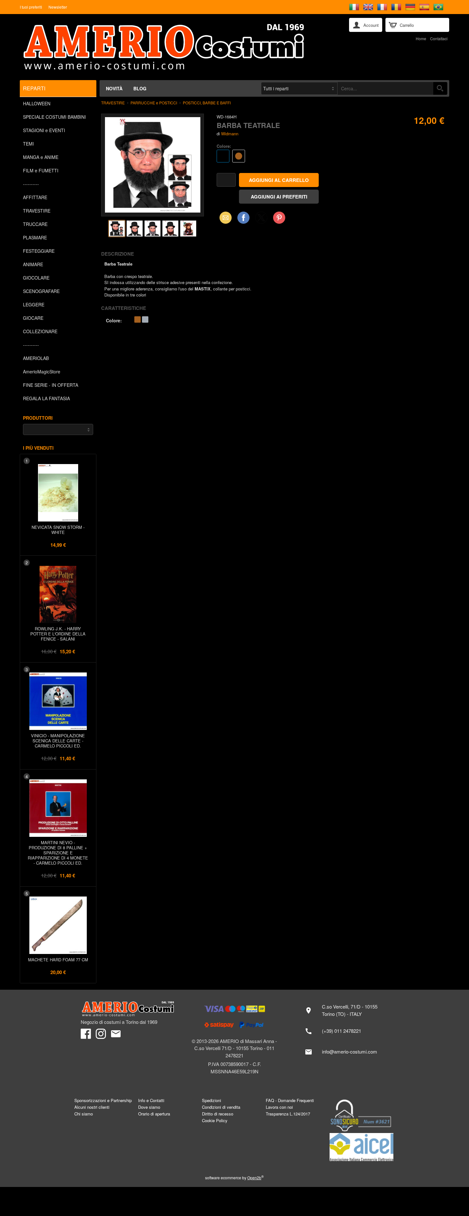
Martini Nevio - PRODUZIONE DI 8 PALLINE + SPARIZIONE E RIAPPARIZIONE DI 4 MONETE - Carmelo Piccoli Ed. (58, 852)
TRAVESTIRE (36, 210)
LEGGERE (33, 304)
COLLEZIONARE (40, 331)
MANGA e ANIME (40, 157)
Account (371, 25)
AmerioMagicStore (41, 371)
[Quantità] (226, 180)
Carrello (407, 25)
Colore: (224, 146)
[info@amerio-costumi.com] (344, 1052)
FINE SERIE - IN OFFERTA (50, 385)
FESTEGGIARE (39, 251)
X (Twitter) (261, 219)
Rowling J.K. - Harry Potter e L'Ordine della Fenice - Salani (58, 634)
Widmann (229, 134)
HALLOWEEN (36, 103)
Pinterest (279, 217)
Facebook (243, 217)
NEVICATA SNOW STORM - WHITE (58, 529)
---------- (31, 184)
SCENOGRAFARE (41, 291)
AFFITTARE (35, 197)
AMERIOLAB (36, 358)
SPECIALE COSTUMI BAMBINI (54, 117)
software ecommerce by (234, 1177)
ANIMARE (33, 264)
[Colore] (293, 156)
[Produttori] (58, 429)
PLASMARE (35, 237)
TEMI (28, 143)
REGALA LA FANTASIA (46, 398)
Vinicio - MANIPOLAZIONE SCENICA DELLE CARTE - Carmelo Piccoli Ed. (58, 740)
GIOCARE (33, 318)
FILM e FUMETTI (40, 170)
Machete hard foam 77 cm (58, 960)
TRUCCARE (35, 224)
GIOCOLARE (36, 277)
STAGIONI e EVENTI (44, 130)
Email (224, 217)
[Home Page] (180, 47)
